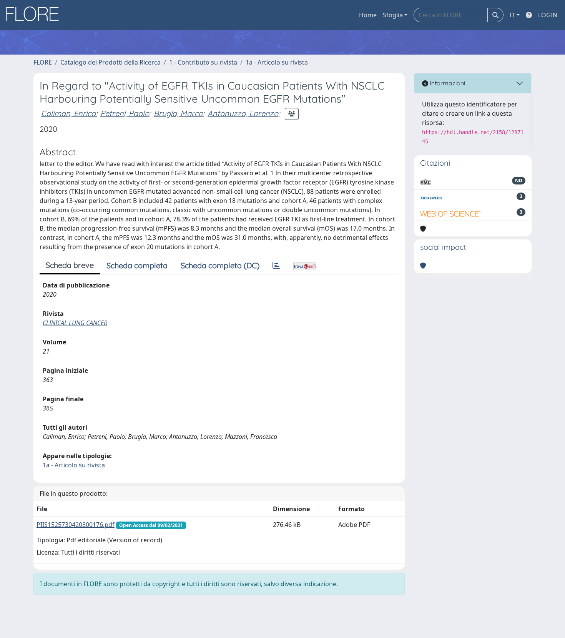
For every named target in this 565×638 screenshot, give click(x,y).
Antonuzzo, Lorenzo (243, 113)
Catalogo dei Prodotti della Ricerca (110, 62)
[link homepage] (35, 15)
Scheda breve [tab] (70, 265)
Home (368, 15)
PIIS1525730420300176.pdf (76, 524)
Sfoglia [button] (393, 15)
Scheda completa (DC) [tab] (220, 265)
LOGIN (547, 15)
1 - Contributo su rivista (203, 62)
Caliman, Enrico (68, 113)
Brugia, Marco (178, 113)
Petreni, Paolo (124, 113)
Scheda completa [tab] (137, 265)
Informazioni (446, 83)
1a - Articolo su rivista (277, 62)
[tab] (276, 266)
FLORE (42, 62)
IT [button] (512, 15)
